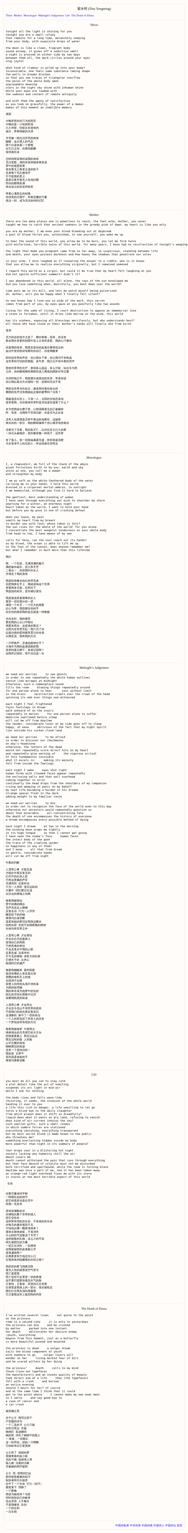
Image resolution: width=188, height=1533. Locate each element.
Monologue (30, 15)
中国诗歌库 (122, 1525)
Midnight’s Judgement (51, 15)
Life (67, 15)
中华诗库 (135, 1525)
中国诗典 (147, 1525)
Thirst (9, 15)
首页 (179, 1525)
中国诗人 (158, 1525)
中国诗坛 (170, 1525)
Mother (18, 15)
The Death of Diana (82, 15)
